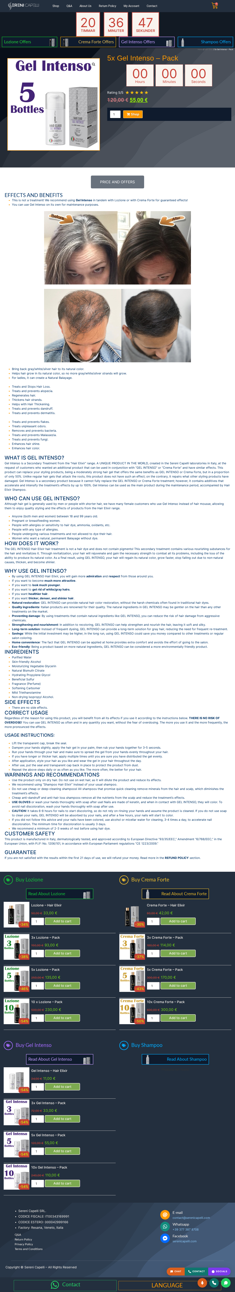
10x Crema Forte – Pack (166, 1002)
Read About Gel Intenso (50, 1059)
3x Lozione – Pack (45, 937)
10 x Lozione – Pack (46, 1002)
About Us (85, 6)
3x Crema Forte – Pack (165, 937)
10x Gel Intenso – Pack (49, 1167)
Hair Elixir (209, 49)
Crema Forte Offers (96, 42)
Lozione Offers (17, 42)
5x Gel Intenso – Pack (48, 1135)
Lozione (120, 200)
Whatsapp (181, 1224)
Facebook (180, 1236)
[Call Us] (214, 1283)
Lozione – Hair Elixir (46, 905)
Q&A (69, 6)
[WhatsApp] (226, 1283)
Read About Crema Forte (184, 894)
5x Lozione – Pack (45, 970)
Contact (152, 6)
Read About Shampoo (187, 1059)
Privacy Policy (24, 1244)
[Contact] (54, 1284)
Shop (56, 6)
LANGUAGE (167, 1286)
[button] (93, 64)
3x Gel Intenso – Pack (48, 1103)
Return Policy (107, 6)
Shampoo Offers (216, 42)
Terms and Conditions (29, 1249)
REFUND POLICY (177, 858)
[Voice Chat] (202, 1283)
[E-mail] (165, 1215)
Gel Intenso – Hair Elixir (49, 1071)
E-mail (178, 1213)
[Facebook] (165, 1238)
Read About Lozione (46, 894)
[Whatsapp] (165, 1226)
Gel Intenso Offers (138, 42)
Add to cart (62, 921)
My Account (131, 6)
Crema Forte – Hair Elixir (166, 905)
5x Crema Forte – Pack (165, 970)
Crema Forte (146, 200)
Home (200, 49)
